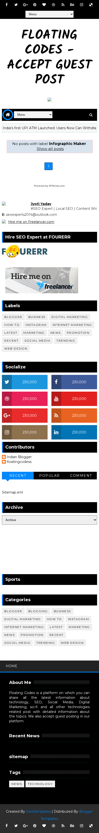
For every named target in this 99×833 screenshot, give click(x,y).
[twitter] (16, 4)
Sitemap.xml (12, 492)
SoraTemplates (38, 811)
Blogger (13, 317)
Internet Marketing (72, 325)
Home (11, 666)
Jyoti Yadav (41, 204)
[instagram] (81, 4)
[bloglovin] (44, 4)
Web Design (15, 348)
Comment (81, 475)
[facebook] (6, 4)
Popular (49, 475)
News (55, 332)
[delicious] (91, 4)
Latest (10, 332)
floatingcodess (19, 462)
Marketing (33, 332)
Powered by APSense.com (49, 185)
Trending (65, 340)
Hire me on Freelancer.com (31, 222)
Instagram (36, 325)
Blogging (38, 611)
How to (11, 325)
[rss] (63, 4)
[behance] (72, 4)
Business (36, 317)
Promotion (78, 332)
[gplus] (25, 4)
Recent (11, 340)
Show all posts (50, 148)
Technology (40, 784)
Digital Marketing (69, 317)
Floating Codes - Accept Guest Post (49, 58)
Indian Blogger (19, 457)
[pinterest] (34, 4)
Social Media (37, 340)
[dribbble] (53, 4)
